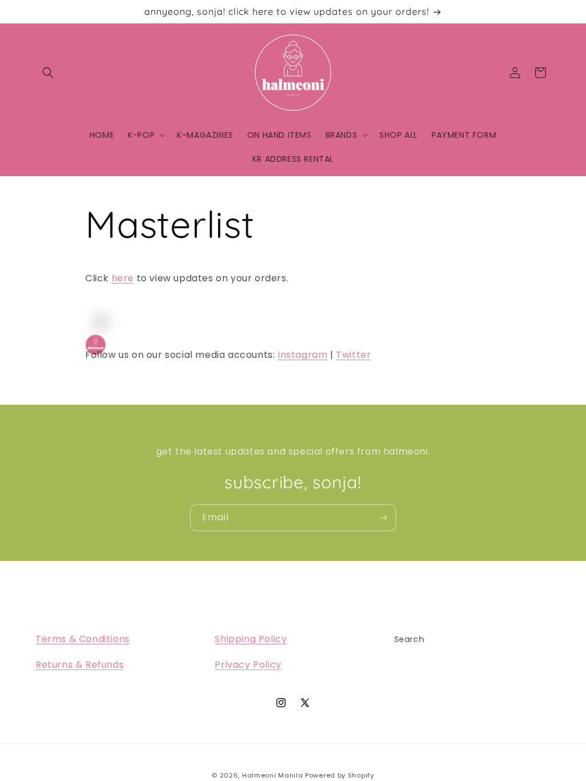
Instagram (302, 354)
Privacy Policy (248, 664)
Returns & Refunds (79, 664)
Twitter (353, 354)
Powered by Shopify (339, 775)
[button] (48, 72)
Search (409, 639)
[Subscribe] (382, 517)
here (123, 278)
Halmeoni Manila (272, 775)
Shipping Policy (251, 638)
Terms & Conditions (82, 638)
